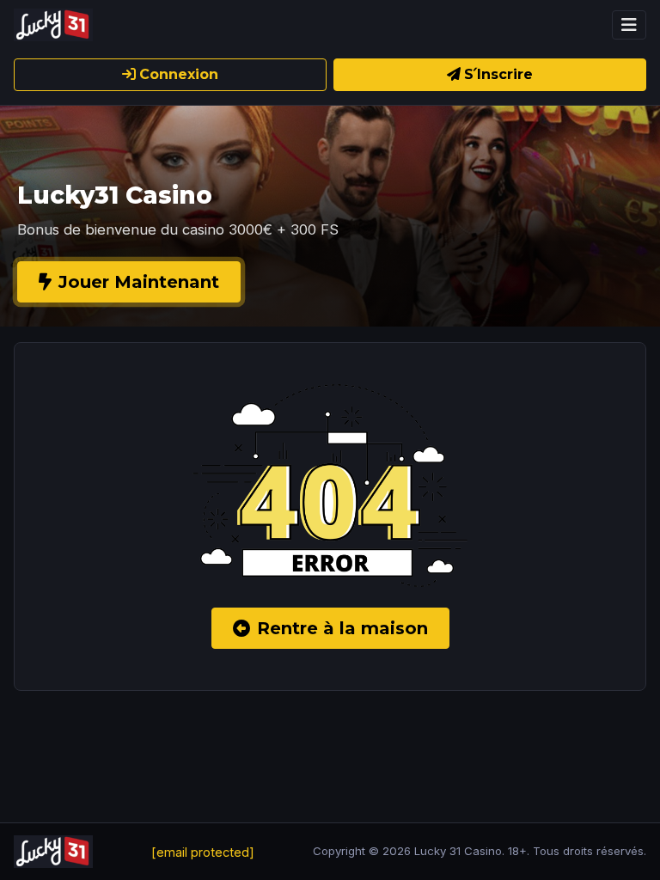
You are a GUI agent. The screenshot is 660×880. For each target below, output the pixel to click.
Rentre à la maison (342, 628)
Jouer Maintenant (138, 282)
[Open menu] (629, 25)
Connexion (178, 74)
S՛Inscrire (498, 74)
